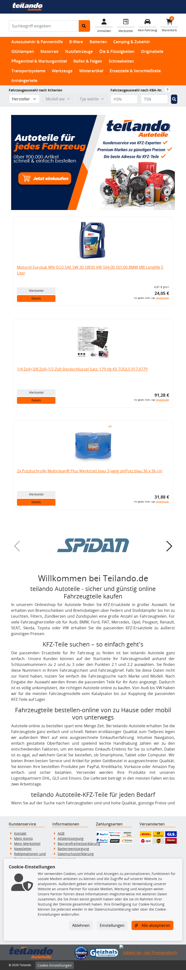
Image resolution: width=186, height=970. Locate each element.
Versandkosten (162, 298)
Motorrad (49, 51)
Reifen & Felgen (87, 61)
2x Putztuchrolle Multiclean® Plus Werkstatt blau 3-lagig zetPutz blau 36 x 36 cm (89, 471)
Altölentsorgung (71, 838)
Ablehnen (81, 925)
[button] (93, 545)
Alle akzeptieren (155, 925)
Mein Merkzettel (27, 843)
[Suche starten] (84, 26)
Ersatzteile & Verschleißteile (135, 70)
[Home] (27, 6)
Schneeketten (121, 61)
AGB (61, 833)
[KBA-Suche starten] (174, 99)
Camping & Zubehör (131, 41)
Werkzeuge (62, 70)
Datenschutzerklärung (76, 853)
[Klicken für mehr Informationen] (167, 90)
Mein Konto (23, 838)
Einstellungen (112, 925)
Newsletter (23, 848)
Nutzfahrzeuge (79, 51)
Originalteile (152, 51)
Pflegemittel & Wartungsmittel (39, 61)
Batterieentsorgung (73, 848)
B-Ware (76, 41)
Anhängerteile (24, 80)
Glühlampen (22, 51)
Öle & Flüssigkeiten (116, 51)
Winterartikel (91, 70)
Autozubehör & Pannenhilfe (37, 41)
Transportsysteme (28, 70)
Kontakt (20, 833)
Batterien (98, 41)
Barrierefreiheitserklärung (79, 843)
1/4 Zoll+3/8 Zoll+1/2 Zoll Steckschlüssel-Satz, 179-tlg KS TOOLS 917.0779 (82, 369)
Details (36, 298)
